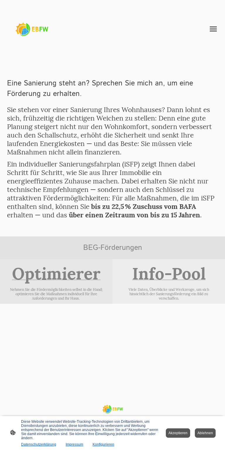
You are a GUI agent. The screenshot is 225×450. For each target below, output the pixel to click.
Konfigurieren (103, 444)
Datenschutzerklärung (38, 444)
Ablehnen (205, 433)
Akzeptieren (178, 433)
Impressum (74, 444)
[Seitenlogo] (31, 29)
